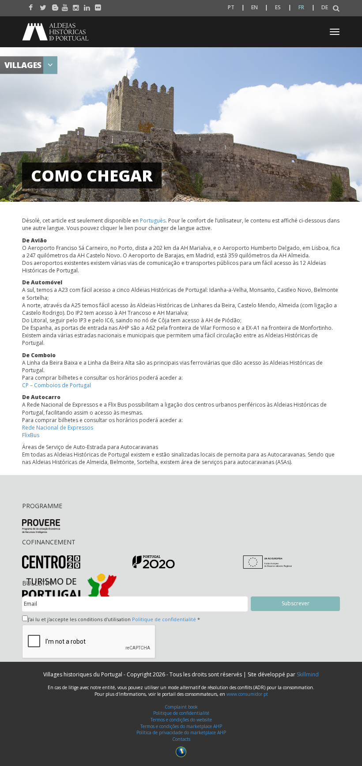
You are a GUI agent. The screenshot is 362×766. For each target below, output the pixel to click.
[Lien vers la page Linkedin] (85, 5)
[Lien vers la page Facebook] (29, 5)
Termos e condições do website (181, 720)
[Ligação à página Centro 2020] (51, 561)
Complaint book (181, 707)
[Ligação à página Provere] (41, 525)
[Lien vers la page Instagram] (74, 5)
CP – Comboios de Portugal (56, 385)
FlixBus (30, 435)
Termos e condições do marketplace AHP (181, 726)
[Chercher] (336, 8)
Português (153, 220)
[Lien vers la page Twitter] (41, 5)
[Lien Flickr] (96, 5)
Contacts (181, 739)
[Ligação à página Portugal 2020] (153, 561)
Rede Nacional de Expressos (57, 427)
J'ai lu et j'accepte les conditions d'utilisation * (114, 619)
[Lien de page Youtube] (63, 5)
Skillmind (308, 674)
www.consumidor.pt (247, 694)
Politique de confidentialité (164, 619)
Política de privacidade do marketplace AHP (181, 732)
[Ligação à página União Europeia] (267, 561)
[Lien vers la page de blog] (52, 5)
